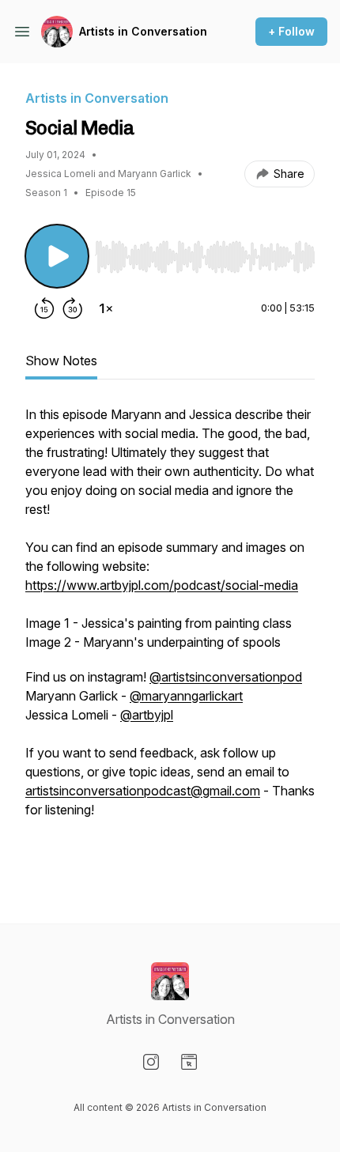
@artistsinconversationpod (225, 677)
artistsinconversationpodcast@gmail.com (142, 791)
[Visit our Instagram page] (151, 1062)
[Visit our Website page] (189, 1062)
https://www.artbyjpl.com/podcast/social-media (161, 585)
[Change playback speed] (106, 308)
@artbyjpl (146, 715)
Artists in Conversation (143, 31)
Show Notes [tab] (61, 360)
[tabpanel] (170, 639)
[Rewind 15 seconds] (44, 308)
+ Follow (291, 31)
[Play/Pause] (57, 256)
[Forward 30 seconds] (73, 308)
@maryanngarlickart (186, 696)
